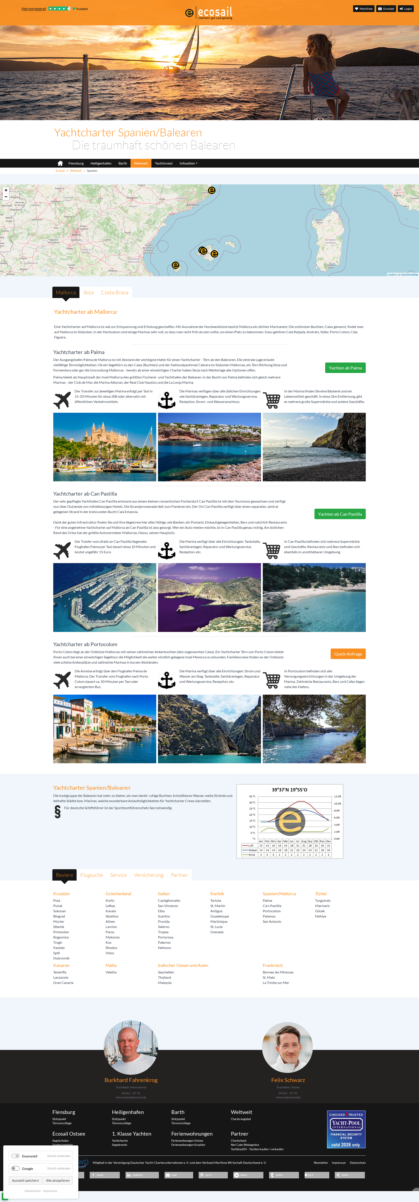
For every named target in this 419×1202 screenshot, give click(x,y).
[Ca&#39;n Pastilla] (203, 251)
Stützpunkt (59, 1119)
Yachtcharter (120, 1140)
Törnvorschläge (62, 1123)
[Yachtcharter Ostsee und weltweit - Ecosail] (57, 161)
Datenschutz (358, 1162)
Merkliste (366, 8)
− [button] (6, 196)
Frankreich (273, 965)
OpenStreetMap (409, 274)
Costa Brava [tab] (115, 292)
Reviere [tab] (64, 875)
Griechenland (118, 893)
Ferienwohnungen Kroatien (188, 1144)
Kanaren (61, 965)
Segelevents (119, 1144)
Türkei (321, 893)
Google (27, 1168)
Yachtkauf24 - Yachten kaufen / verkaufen (257, 1149)
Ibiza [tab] (88, 292)
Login (408, 8)
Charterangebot (241, 1119)
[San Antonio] (175, 265)
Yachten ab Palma (345, 367)
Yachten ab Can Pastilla (340, 514)
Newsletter (321, 1162)
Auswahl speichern (25, 1180)
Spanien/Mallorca (279, 893)
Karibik (217, 893)
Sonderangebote (62, 1144)
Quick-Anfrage (348, 653)
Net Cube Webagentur (245, 1144)
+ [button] (6, 190)
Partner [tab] (179, 875)
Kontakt (388, 8)
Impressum (339, 1162)
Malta (111, 965)
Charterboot (238, 1140)
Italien (164, 893)
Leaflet (391, 274)
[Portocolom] (214, 254)
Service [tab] (118, 875)
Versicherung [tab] (149, 875)
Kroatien (61, 893)
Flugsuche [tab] (91, 875)
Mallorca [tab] (66, 292)
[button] (105, 1175)
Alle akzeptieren (58, 1180)
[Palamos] (212, 190)
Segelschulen (60, 1140)
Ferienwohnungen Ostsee (187, 1140)
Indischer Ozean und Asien (183, 965)
